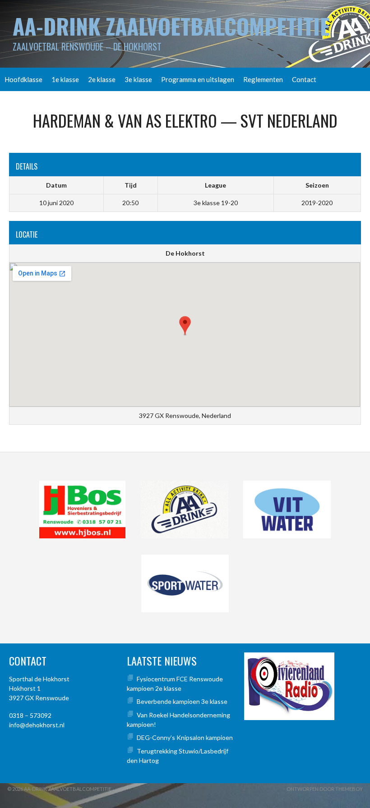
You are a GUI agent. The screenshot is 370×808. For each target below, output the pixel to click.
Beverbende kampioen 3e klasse (182, 701)
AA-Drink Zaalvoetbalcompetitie (171, 26)
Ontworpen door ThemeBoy (325, 789)
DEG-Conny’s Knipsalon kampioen (185, 737)
